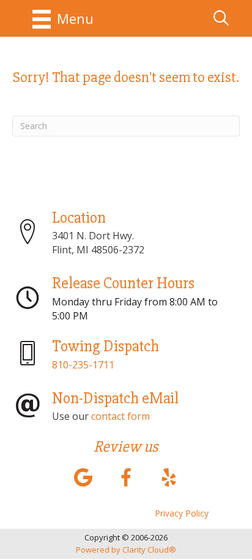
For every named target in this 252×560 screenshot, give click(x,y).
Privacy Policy (182, 513)
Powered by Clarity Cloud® (126, 549)
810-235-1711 (83, 364)
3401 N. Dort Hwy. (93, 235)
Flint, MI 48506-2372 (98, 249)
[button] (83, 476)
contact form (120, 416)
